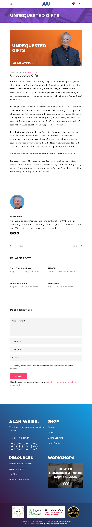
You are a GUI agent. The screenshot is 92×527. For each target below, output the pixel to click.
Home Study (54, 443)
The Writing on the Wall (20, 464)
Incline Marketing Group (62, 521)
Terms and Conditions (59, 524)
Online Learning (55, 438)
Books (51, 427)
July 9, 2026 (53, 287)
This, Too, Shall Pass (20, 268)
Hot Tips (13, 474)
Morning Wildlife (19, 283)
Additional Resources (19, 479)
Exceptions (53, 283)
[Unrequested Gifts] (17, 202)
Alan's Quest (33, 72)
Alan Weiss (34, 271)
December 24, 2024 (18, 72)
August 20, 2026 (17, 271)
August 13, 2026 (55, 271)
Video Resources (17, 469)
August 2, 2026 (16, 287)
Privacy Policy (45, 524)
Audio (50, 432)
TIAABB (52, 268)
